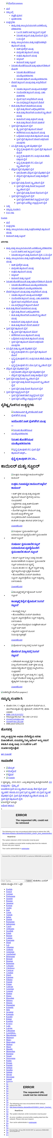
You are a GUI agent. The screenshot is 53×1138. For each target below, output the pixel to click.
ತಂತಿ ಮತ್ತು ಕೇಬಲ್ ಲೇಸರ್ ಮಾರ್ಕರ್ (30, 122)
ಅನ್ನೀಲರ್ (20, 59)
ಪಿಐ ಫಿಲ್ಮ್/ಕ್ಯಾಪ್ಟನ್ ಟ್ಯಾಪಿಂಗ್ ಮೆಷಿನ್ (30, 102)
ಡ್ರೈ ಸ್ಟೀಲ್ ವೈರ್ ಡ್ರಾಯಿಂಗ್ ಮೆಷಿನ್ (29, 129)
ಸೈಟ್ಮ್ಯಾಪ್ (15, 785)
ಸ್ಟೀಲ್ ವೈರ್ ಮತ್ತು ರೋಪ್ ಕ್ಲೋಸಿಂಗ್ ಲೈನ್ (32, 193)
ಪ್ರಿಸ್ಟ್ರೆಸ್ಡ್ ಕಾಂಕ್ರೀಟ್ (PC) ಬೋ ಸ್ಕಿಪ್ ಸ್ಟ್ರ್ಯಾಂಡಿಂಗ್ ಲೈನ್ (31, 365)
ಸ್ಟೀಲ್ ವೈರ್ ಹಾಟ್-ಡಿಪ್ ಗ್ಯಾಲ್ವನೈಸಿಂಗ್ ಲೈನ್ (32, 199)
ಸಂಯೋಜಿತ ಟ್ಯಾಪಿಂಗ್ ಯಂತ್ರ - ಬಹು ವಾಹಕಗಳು (30, 298)
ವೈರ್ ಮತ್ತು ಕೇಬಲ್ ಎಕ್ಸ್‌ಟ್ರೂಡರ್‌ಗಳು (30, 109)
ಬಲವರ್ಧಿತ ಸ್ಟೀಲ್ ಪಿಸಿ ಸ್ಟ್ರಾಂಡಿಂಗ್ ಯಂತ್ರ (17, 789)
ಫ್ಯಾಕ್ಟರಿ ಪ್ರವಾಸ (16, 15)
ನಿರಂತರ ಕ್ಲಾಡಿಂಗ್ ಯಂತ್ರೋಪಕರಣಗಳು (31, 79)
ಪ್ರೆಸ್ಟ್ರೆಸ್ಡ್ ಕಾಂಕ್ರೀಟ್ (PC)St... (24, 458)
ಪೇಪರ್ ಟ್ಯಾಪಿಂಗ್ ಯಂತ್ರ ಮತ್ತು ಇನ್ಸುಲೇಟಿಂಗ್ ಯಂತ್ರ (26, 291)
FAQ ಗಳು (10, 213)
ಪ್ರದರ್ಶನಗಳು (16, 19)
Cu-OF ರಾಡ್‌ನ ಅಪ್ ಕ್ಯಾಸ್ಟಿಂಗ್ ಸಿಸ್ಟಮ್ (31, 32)
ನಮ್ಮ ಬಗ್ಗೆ (9, 12)
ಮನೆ (8, 9)
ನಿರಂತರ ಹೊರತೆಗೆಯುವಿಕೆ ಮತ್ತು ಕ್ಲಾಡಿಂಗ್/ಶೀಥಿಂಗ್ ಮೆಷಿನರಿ (29, 281)
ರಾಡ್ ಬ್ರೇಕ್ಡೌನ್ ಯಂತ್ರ (24, 49)
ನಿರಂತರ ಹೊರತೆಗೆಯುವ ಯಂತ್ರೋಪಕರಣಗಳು (29, 285)
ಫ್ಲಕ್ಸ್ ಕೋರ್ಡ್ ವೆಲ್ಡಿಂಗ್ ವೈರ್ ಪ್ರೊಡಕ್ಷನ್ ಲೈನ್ (33, 172)
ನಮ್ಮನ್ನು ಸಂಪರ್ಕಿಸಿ (13, 209)
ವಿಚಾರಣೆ (14, 526)
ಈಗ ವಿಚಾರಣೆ (6, 754)
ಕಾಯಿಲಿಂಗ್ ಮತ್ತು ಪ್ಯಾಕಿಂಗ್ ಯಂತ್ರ (29, 119)
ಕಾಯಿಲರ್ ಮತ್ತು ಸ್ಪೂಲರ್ (26, 62)
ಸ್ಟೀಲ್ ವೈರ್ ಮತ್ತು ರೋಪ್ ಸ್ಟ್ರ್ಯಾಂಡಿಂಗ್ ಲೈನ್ (27, 182)
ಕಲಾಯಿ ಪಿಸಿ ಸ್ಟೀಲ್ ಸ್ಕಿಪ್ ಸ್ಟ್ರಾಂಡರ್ (22, 792)
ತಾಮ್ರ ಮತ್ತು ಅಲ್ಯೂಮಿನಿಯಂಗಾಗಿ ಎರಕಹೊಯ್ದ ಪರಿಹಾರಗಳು (29, 248)
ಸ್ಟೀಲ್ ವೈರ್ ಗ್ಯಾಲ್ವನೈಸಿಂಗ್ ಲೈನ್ (22, 196)
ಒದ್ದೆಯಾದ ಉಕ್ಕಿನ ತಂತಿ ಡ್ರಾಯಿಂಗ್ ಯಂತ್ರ (32, 136)
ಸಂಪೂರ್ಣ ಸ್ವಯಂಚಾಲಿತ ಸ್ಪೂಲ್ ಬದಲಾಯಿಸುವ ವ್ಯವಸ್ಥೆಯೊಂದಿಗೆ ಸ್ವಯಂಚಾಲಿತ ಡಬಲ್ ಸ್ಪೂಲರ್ (25, 548)
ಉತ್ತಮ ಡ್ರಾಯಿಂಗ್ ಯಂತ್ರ (26, 55)
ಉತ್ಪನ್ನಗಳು (10, 22)
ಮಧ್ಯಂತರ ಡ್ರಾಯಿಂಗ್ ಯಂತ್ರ (27, 52)
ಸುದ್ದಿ (8, 206)
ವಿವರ (20, 526)
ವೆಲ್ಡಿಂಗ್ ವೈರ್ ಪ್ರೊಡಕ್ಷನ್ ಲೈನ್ (22, 169)
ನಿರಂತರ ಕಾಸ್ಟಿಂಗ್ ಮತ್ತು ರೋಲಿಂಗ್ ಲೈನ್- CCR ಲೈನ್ (31, 255)
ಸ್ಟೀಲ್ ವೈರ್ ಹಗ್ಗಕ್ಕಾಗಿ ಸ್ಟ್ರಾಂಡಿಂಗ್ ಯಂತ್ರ (29, 795)
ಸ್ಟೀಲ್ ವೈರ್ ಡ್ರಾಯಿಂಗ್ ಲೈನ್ (22, 126)
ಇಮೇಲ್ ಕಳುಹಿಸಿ (7, 805)
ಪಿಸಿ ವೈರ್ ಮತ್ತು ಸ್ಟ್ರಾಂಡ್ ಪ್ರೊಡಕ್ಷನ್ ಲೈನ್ (26, 146)
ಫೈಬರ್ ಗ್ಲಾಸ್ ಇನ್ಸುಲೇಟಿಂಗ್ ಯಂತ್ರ (29, 99)
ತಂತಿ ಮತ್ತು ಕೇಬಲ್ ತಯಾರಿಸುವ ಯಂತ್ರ (26, 106)
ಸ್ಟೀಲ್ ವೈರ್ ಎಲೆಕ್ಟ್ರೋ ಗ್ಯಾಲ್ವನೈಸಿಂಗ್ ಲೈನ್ (31, 203)
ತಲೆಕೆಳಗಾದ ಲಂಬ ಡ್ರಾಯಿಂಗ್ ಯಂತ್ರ (30, 132)
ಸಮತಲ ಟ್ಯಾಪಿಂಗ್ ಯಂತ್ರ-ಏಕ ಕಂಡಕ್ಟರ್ (31, 89)
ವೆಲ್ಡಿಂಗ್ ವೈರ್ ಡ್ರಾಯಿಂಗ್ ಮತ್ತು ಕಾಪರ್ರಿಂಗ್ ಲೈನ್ (29, 375)
